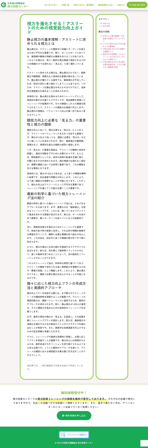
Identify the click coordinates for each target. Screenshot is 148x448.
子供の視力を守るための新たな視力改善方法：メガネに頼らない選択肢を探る (114, 64)
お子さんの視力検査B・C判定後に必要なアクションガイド (114, 38)
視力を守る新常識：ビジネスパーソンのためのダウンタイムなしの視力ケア (114, 57)
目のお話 (106, 26)
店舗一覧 (65, 4)
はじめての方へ (51, 4)
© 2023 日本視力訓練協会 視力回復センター (74, 442)
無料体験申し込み (105, 4)
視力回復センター (18, 6)
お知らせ (121, 4)
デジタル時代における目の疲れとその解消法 (114, 45)
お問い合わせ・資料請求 (84, 4)
